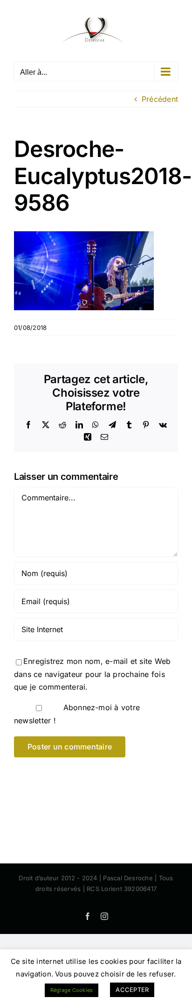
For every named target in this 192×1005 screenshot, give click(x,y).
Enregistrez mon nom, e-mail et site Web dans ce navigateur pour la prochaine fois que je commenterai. (92, 673)
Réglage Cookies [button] (71, 990)
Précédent (160, 99)
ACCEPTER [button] (132, 989)
